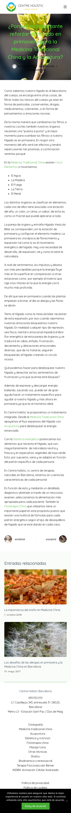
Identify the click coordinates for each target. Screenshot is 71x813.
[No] (66, 801)
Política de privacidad (35, 783)
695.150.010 (35, 698)
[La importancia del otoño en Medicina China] (35, 586)
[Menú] (65, 6)
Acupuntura (11, 426)
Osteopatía (35, 724)
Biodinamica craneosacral (35, 761)
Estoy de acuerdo (35, 806)
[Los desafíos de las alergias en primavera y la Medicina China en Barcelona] (35, 639)
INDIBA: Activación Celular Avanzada (35, 770)
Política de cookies (35, 787)
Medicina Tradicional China (28, 162)
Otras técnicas (37, 751)
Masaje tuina (37, 747)
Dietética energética (26, 439)
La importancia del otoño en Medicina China (32, 610)
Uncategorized (35, 70)
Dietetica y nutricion (37, 738)
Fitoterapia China (15, 506)
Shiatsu (35, 756)
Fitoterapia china (37, 743)
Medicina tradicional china (35, 729)
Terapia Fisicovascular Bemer (35, 765)
